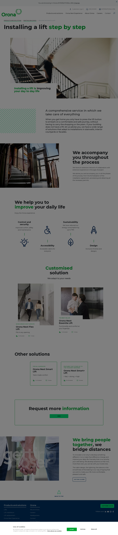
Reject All (94, 529)
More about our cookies (54, 531)
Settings (82, 529)
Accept (72, 529)
